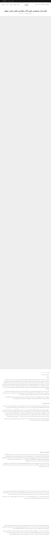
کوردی (12, 1)
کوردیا (26, 5)
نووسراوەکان (47, 4)
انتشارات (7, 4)
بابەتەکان (43, 4)
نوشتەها (18, 4)
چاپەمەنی (36, 4)
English (4, 1)
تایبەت (40, 4)
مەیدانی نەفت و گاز (22, 455)
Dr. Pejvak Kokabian (28, 13)
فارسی (9, 1)
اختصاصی (11, 4)
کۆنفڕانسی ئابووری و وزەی (43, 410)
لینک (8, 416)
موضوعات (14, 4)
